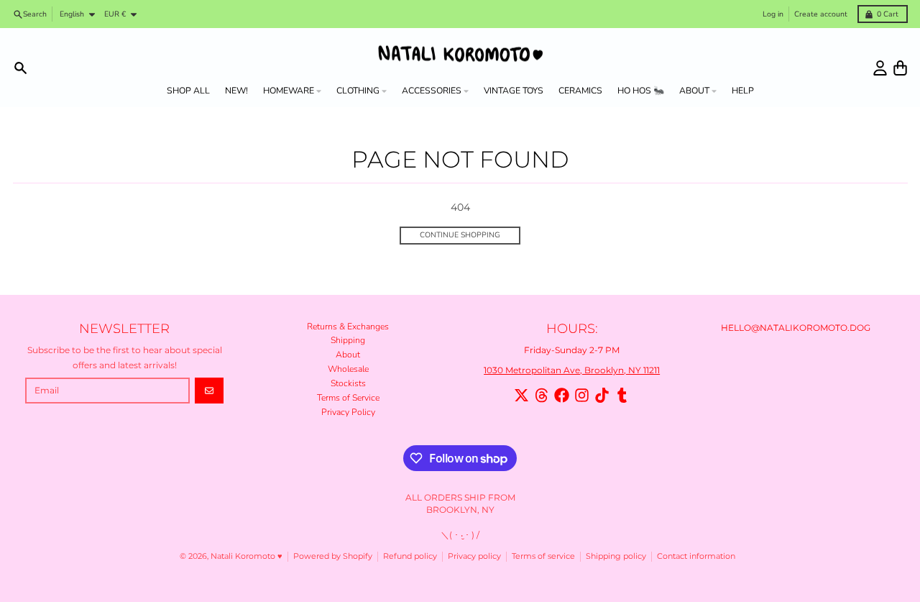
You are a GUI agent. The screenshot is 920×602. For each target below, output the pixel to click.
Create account (820, 14)
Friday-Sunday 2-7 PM (572, 350)
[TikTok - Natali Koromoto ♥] (602, 395)
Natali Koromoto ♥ (246, 556)
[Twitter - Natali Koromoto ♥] (521, 395)
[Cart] (900, 68)
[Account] (880, 68)
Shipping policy (616, 556)
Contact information (696, 556)
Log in (773, 14)
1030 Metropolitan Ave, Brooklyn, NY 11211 (572, 370)
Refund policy (410, 556)
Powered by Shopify (332, 556)
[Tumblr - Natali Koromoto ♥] (622, 395)
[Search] (20, 68)
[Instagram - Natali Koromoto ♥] (581, 395)
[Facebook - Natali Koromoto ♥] (561, 395)
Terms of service (543, 556)
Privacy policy (474, 556)
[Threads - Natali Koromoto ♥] (541, 395)
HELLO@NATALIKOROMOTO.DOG (795, 327)
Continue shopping (460, 234)
